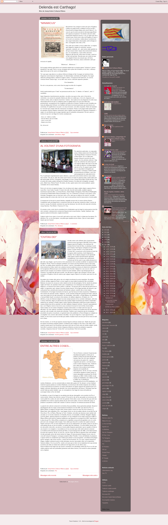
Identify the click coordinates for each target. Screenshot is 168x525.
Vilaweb (104, 455)
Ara (103, 444)
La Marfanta (105, 429)
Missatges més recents (48, 475)
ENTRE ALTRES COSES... (55, 345)
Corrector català (106, 485)
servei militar (105, 400)
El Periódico (105, 446)
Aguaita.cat (105, 426)
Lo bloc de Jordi (109, 164)
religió (63, 134)
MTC (103, 374)
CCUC (104, 482)
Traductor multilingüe (108, 491)
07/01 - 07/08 (110, 296)
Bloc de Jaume (108, 125)
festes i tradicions (107, 345)
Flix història (105, 351)
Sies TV (104, 473)
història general (59, 334)
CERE (106, 113)
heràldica (104, 354)
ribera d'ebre (105, 397)
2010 (105, 237)
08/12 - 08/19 (110, 283)
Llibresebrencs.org (107, 470)
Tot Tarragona (106, 438)
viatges (104, 408)
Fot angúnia (107, 175)
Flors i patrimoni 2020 (117, 126)
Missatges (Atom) (73, 481)
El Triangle (105, 458)
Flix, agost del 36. (116, 103)
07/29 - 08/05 (110, 286)
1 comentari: (74, 223)
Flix (56, 226)
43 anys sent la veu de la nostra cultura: (114, 115)
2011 (105, 234)
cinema (104, 331)
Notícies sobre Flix (107, 418)
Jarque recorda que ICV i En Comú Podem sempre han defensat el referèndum (119, 209)
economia (105, 342)
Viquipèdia (105, 503)
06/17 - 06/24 (110, 312)
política (104, 388)
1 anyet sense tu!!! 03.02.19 (119, 151)
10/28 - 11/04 (110, 264)
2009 (105, 239)
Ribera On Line (106, 421)
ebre (103, 339)
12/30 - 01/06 (110, 246)
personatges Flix (107, 385)
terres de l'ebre (106, 405)
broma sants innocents (108, 325)
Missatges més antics (90, 475)
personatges (105, 383)
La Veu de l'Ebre (106, 423)
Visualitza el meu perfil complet (111, 77)
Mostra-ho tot (126, 221)
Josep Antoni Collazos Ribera (113, 68)
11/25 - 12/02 (110, 256)
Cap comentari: (74, 132)
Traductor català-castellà (109, 488)
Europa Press (106, 452)
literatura (60, 226)
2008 (105, 242)
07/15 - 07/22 (110, 291)
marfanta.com (108, 206)
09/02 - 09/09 (110, 278)
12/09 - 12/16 (110, 254)
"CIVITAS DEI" (48, 237)
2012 (105, 232)
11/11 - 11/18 (110, 261)
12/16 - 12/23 (110, 251)
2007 (105, 244)
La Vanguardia (106, 441)
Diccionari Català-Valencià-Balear (111, 497)
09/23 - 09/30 (110, 271)
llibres (103, 368)
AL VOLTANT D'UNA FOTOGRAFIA (60, 145)
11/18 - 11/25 (110, 259)
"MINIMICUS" (48, 23)
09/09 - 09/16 (110, 276)
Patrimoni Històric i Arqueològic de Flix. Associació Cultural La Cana (115, 137)
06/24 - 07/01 (110, 310)
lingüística (105, 362)
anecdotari (58, 134)
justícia (104, 360)
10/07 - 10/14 (110, 269)
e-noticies (105, 461)
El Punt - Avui (106, 435)
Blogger (96, 521)
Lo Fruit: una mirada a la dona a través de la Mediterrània (118, 89)
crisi (103, 334)
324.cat (104, 449)
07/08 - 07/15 (110, 293)
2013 (105, 230)
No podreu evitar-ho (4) (110, 166)
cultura (104, 337)
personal (104, 380)
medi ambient (106, 371)
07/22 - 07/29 (110, 288)
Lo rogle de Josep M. (110, 86)
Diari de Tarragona (107, 432)
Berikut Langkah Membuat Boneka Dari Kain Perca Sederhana (119, 179)
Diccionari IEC (106, 494)
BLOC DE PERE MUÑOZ (111, 102)
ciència (104, 328)
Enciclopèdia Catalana (108, 500)
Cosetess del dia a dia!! (111, 150)
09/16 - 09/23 (110, 274)
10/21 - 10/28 (110, 266)
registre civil (105, 391)
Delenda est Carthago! (57, 7)
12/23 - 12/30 (110, 249)
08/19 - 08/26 (110, 281)
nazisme (104, 377)
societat (66, 334)
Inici (69, 475)
